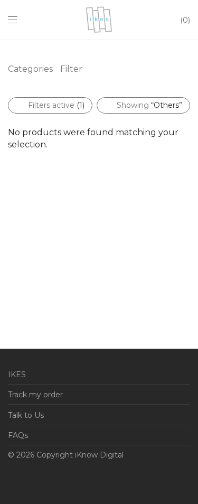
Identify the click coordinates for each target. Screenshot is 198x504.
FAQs (18, 435)
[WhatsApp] (27, 479)
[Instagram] (60, 479)
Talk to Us (26, 415)
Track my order (35, 394)
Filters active (56, 105)
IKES (17, 374)
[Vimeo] (76, 479)
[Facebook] (44, 479)
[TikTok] (93, 479)
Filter (71, 69)
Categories (30, 69)
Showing (149, 105)
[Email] (11, 479)
